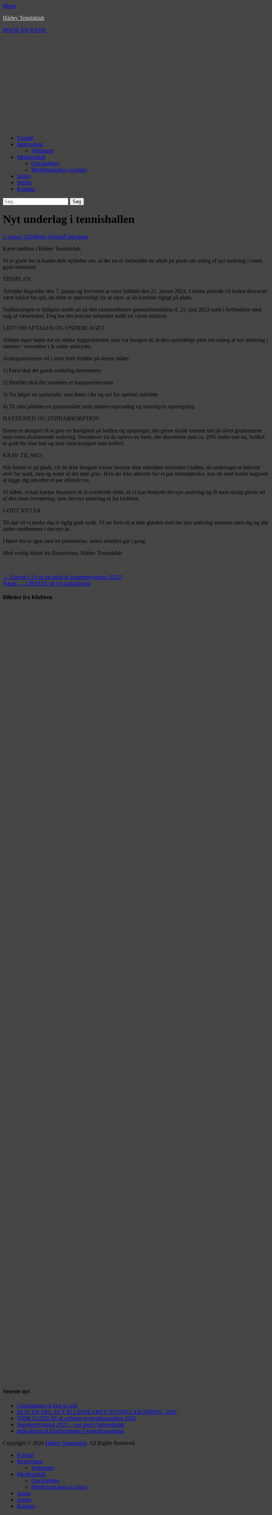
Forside (25, 138)
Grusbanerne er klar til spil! (47, 1405)
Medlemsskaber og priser (59, 170)
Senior (24, 182)
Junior (24, 176)
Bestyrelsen (30, 144)
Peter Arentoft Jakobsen (61, 237)
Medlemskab (31, 157)
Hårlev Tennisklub (23, 18)
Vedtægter (42, 151)
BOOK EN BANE (24, 30)
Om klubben (45, 163)
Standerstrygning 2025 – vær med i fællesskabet (70, 1425)
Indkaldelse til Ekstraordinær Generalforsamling (70, 1431)
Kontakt (26, 189)
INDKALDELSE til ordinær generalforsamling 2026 (76, 1418)
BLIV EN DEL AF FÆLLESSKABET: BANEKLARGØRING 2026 (97, 1412)
